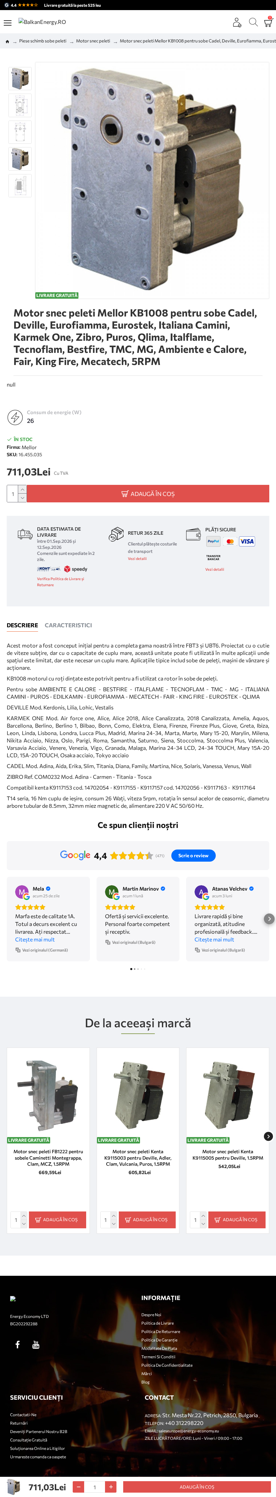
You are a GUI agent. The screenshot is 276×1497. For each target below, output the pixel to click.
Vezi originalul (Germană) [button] (45, 949)
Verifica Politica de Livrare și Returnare (60, 581)
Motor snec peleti (93, 40)
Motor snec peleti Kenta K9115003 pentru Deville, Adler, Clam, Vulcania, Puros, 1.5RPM (137, 1157)
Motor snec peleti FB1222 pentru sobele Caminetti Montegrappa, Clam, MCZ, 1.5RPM (48, 1157)
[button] (6, 918)
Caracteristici (68, 625)
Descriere (22, 625)
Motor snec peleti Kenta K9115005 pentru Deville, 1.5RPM (228, 1154)
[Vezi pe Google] (22, 892)
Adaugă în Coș (197, 1487)
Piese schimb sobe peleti (42, 40)
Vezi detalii (137, 558)
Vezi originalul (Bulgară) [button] (134, 942)
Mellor (29, 447)
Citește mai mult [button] (35, 939)
